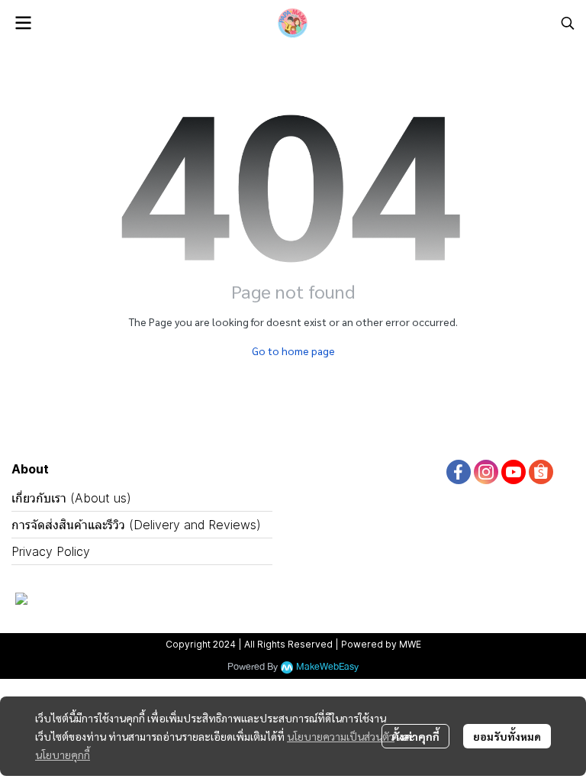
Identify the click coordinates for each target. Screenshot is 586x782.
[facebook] (458, 472)
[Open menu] (23, 23)
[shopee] (541, 472)
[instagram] (486, 472)
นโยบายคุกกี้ (62, 754)
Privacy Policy (50, 551)
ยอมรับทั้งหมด (507, 736)
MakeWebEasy (327, 667)
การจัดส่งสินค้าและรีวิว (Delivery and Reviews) (136, 524)
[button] (567, 23)
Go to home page (293, 350)
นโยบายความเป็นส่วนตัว (340, 736)
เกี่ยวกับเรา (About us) (71, 498)
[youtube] (513, 472)
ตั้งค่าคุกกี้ (415, 736)
